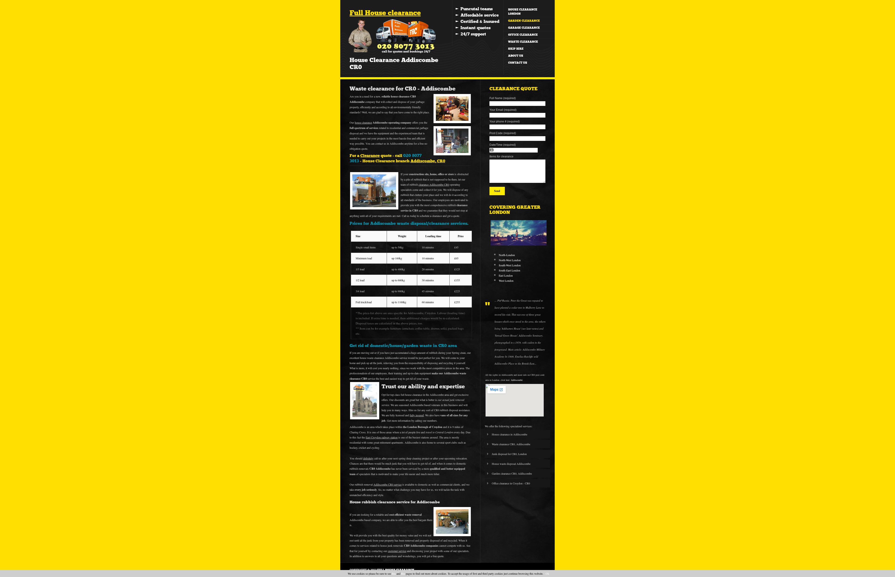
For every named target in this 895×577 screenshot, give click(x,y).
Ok (547, 573)
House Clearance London (522, 11)
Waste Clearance (523, 41)
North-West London (510, 260)
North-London (507, 255)
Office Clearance (523, 34)
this (394, 573)
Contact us (517, 62)
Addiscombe (517, 380)
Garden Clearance (524, 20)
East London (506, 275)
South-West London (510, 265)
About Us (515, 55)
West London (506, 280)
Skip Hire (515, 48)
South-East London (509, 270)
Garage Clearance (524, 27)
